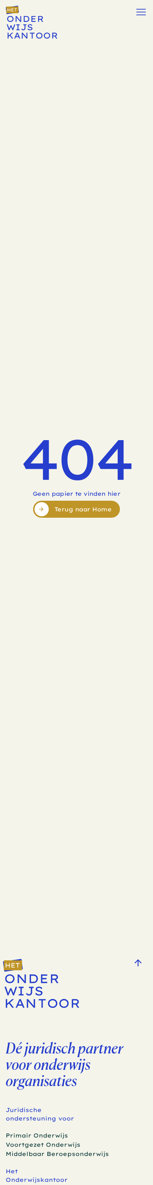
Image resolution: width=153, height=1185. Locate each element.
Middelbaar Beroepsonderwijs (57, 1153)
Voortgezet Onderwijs (43, 1144)
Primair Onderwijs (37, 1135)
